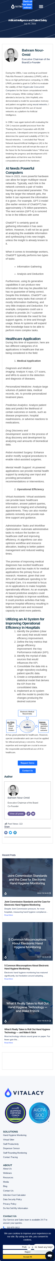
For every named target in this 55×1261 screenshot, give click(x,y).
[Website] (28, 814)
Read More (8, 915)
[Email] (33, 814)
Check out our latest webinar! (27, 4)
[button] (41, 6)
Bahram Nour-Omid (19, 797)
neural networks (40, 104)
